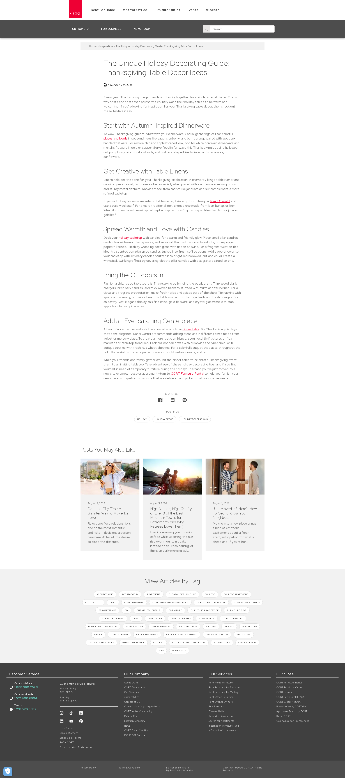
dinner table (191, 329)
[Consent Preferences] (7, 771)
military (211, 626)
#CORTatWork (130, 594)
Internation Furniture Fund (224, 725)
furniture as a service (204, 610)
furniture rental (113, 618)
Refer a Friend (132, 716)
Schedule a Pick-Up (70, 737)
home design (207, 618)
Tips (161, 650)
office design (119, 634)
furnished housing (148, 610)
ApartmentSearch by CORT (291, 711)
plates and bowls (116, 138)
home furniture (233, 618)
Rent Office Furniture (221, 697)
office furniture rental (181, 634)
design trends (107, 610)
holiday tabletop (130, 238)
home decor (155, 618)
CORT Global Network (288, 702)
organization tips (217, 634)
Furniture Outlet (167, 10)
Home (93, 46)
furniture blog (237, 610)
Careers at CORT (134, 702)
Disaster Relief (217, 711)
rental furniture (133, 642)
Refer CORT (67, 742)
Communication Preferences (76, 747)
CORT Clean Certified (137, 730)
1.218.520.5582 (25, 709)
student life (222, 642)
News (127, 725)
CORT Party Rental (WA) (290, 697)
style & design (247, 642)
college (210, 594)
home (136, 618)
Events (192, 10)
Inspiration (106, 46)
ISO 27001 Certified (135, 735)
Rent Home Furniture (221, 682)
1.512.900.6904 (25, 698)
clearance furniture (182, 594)
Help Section (67, 728)
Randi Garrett (220, 201)
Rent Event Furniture (221, 702)
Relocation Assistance (221, 716)
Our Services (131, 692)
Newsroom (142, 29)
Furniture (175, 610)
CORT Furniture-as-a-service (170, 602)
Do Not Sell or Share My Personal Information (180, 769)
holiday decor (164, 419)
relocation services (101, 642)
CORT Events (284, 692)
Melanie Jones (188, 626)
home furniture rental (103, 626)
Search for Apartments (221, 721)
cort (113, 602)
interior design (161, 626)
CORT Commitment (135, 687)
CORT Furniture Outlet (289, 687)
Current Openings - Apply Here (142, 706)
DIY (126, 610)
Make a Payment (69, 733)
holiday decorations (195, 419)
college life (93, 602)
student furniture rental (188, 642)
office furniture (147, 634)
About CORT (131, 682)
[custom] (62, 713)
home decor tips (181, 618)
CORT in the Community (138, 711)
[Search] (206, 29)
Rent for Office (134, 10)
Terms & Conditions (130, 767)
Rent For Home (103, 10)
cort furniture (134, 602)
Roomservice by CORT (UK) (291, 706)
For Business (111, 29)
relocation (244, 634)
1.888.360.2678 (26, 687)
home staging (134, 626)
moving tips (249, 626)
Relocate (212, 10)
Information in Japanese (222, 730)
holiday (142, 419)
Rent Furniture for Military (224, 692)
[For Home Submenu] (88, 29)
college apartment (236, 594)
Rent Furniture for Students (224, 687)
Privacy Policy (88, 767)
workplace (179, 650)
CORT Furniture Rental (187, 374)
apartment (153, 594)
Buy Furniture (216, 706)
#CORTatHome (105, 594)
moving (229, 626)
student (158, 642)
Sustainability (131, 697)
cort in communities (246, 602)
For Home (77, 29)
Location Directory (134, 721)
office (98, 634)
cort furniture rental (211, 602)
